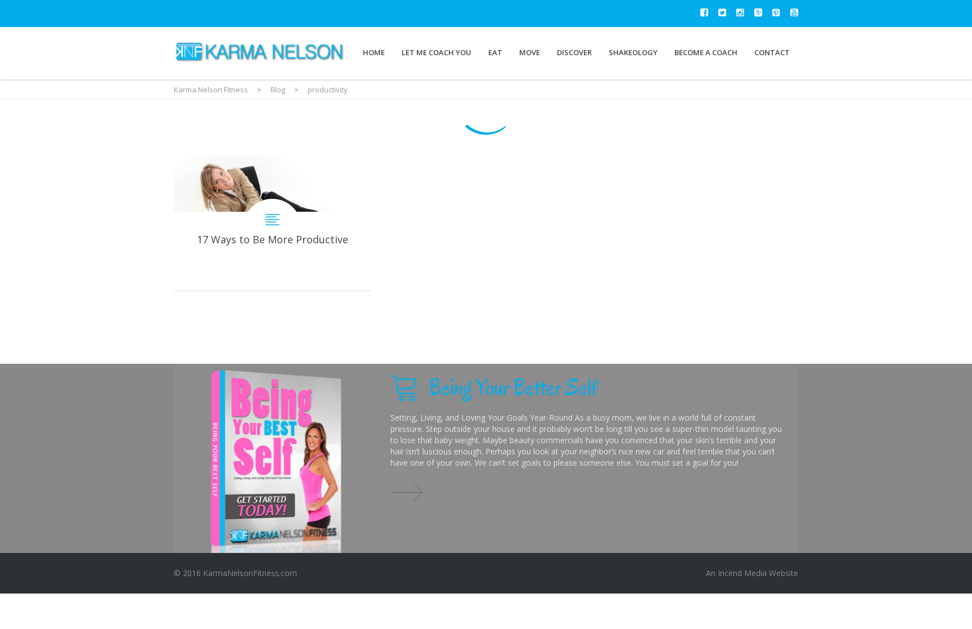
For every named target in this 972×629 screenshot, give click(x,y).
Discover (574, 52)
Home (374, 52)
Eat (495, 52)
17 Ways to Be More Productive (272, 223)
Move (529, 52)
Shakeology (633, 52)
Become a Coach (705, 52)
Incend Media (742, 573)
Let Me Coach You (436, 52)
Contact (772, 52)
